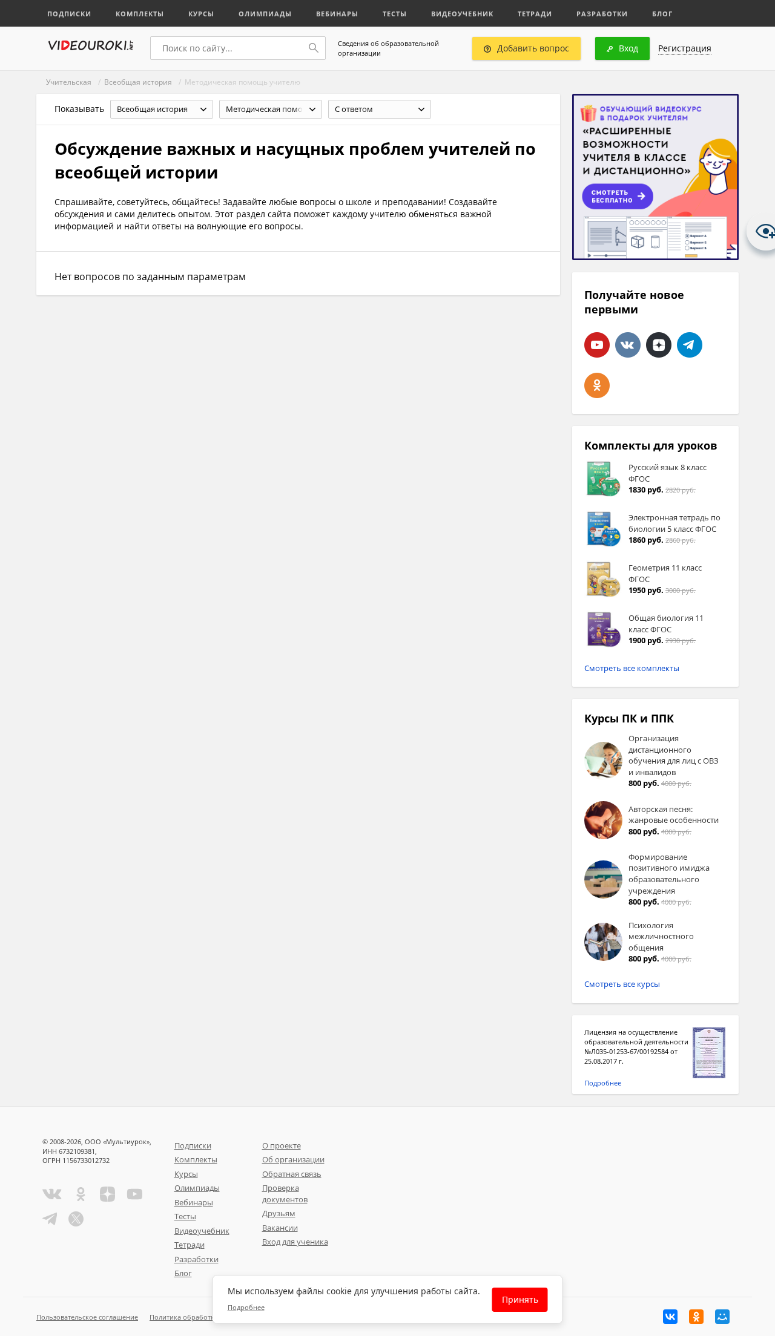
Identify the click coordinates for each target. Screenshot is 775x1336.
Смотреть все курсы (622, 983)
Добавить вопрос (533, 48)
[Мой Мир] (722, 1316)
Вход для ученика (295, 1241)
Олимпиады (265, 13)
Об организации (293, 1159)
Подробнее (602, 1082)
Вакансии (280, 1227)
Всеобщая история (138, 82)
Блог (662, 13)
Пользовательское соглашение (87, 1316)
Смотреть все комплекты (631, 668)
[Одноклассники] (696, 1316)
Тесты (395, 13)
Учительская (68, 82)
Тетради (535, 13)
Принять (520, 1299)
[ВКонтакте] (670, 1316)
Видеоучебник (462, 13)
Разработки (602, 13)
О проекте (281, 1145)
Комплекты (140, 13)
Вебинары (337, 13)
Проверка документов (285, 1193)
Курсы (201, 13)
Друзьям (278, 1213)
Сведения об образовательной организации (388, 48)
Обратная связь (292, 1173)
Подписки (69, 13)
